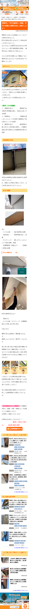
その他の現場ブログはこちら (20, 590)
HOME (3, 17)
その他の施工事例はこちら (21, 492)
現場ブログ (9, 17)
